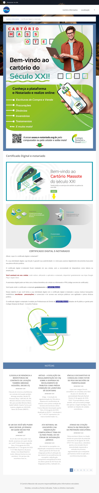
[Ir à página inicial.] (6, 11)
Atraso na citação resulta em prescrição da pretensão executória (78, 427)
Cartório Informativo (70, 10)
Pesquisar (4, 2)
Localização (85, 10)
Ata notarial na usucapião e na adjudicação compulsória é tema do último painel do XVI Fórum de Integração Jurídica (49, 432)
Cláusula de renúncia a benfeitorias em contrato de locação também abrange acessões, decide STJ (20, 380)
